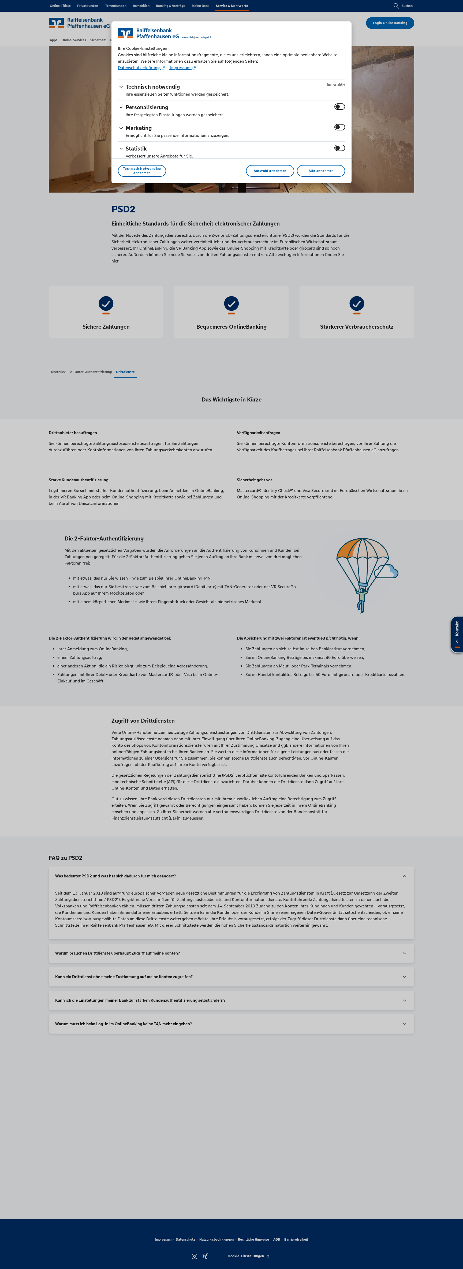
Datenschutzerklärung (139, 67)
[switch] (339, 106)
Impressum (180, 67)
